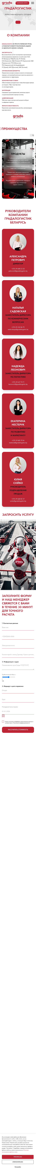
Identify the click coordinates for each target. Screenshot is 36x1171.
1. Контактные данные (10, 623)
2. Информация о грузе (10, 662)
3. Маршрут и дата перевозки (12, 686)
